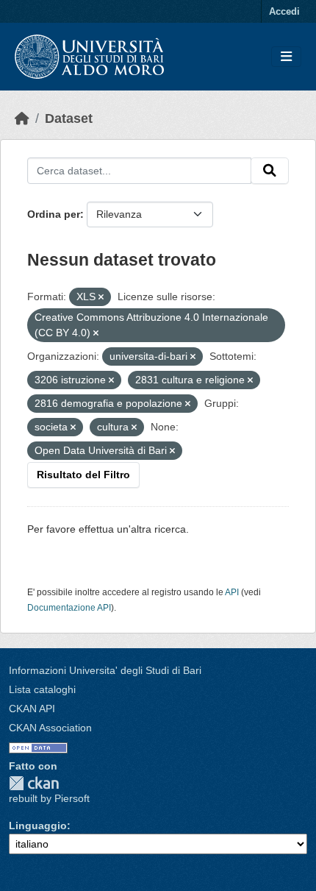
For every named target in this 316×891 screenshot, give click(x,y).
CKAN (34, 783)
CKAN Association (50, 728)
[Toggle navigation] (286, 57)
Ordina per (53, 214)
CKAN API (32, 708)
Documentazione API (69, 608)
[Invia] (270, 170)
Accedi (284, 11)
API (232, 592)
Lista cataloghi (42, 689)
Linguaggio (38, 825)
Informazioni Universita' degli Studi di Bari (105, 670)
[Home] (22, 118)
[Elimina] (101, 297)
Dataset (69, 118)
